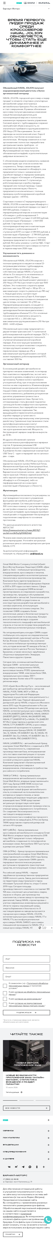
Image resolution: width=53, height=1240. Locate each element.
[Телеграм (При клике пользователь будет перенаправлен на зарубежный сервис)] (23, 1166)
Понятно (10, 1234)
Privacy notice (44, 927)
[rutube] (16, 1166)
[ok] (36, 1166)
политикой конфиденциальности (17, 1215)
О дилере (8, 1159)
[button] (10, 1100)
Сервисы (8, 1130)
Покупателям (11, 1137)
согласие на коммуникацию (28, 999)
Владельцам (11, 1144)
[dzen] (43, 1166)
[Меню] (4, 2)
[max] (29, 1166)
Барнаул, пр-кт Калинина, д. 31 (18, 1182)
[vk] (9, 1166)
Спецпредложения (14, 1151)
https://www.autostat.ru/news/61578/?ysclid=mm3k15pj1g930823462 (21, 531)
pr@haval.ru (36, 553)
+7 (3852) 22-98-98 (10, 1179)
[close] (51, 928)
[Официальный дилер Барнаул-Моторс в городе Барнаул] (37, 3)
